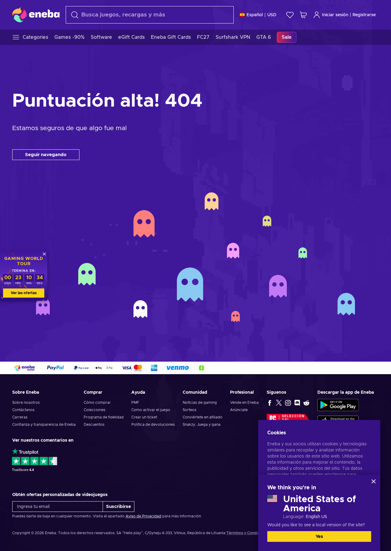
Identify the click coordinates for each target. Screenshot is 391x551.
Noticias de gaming (200, 402)
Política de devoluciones (153, 424)
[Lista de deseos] (290, 15)
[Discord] (297, 402)
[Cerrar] (373, 481)
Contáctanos (23, 410)
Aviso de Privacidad (143, 516)
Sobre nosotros (26, 402)
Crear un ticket (144, 417)
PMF (135, 402)
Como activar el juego (150, 410)
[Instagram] (288, 402)
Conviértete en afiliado (202, 417)
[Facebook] (270, 402)
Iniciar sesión (335, 15)
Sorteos (189, 410)
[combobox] (149, 14)
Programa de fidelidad (104, 417)
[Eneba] (36, 14)
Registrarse (364, 15)
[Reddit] (306, 402)
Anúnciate (239, 410)
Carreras (19, 417)
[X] (279, 402)
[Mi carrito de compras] (303, 15)
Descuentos (94, 424)
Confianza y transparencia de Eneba (44, 424)
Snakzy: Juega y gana (202, 424)
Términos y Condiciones (247, 533)
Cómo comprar (97, 402)
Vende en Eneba (244, 402)
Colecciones (94, 410)
